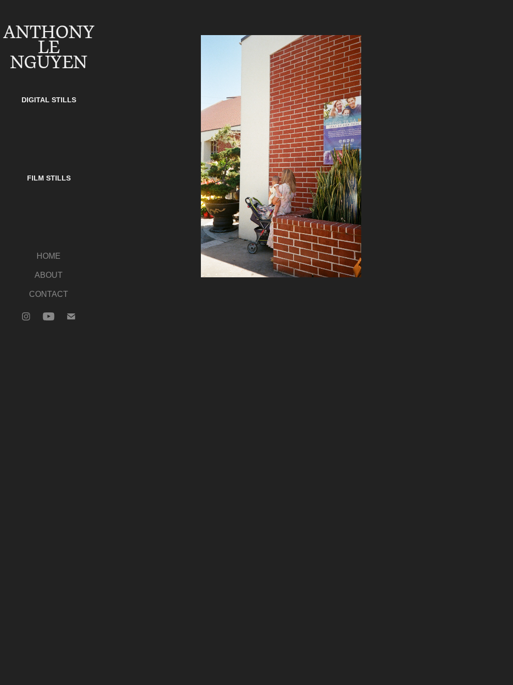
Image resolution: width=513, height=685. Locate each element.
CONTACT (48, 294)
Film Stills (49, 178)
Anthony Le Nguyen (51, 47)
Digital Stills (49, 100)
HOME (49, 256)
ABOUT (49, 275)
